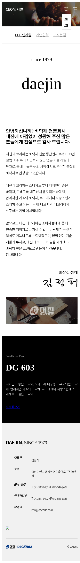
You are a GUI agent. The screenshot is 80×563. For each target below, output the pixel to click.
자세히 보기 (13, 407)
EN (66, 25)
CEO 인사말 (14, 9)
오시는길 (59, 34)
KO (66, 19)
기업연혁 (42, 34)
